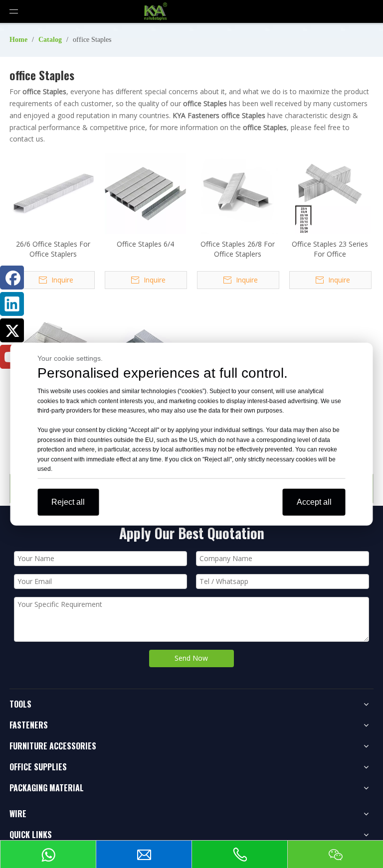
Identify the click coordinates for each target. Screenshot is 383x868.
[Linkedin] (12, 304)
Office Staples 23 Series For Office (330, 249)
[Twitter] (12, 330)
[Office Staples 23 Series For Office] (330, 192)
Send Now (191, 658)
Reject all (68, 501)
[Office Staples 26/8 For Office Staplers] (237, 192)
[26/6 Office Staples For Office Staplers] (53, 192)
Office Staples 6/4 (145, 244)
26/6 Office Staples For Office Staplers (53, 249)
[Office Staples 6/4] (145, 192)
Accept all (314, 501)
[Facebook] (12, 277)
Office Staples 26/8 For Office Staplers (237, 249)
